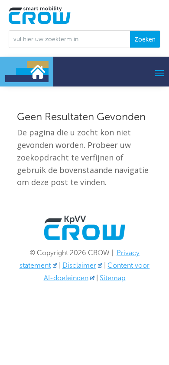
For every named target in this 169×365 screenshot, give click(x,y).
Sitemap (112, 278)
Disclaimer (79, 265)
